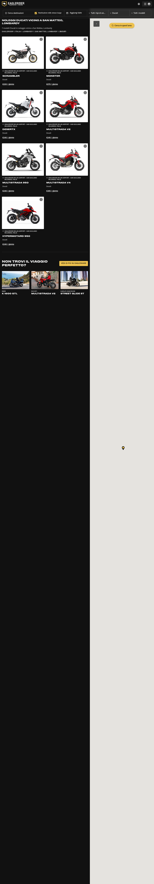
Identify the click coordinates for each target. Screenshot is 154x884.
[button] (23, 61)
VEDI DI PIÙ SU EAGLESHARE (73, 263)
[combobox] (18, 13)
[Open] (108, 12)
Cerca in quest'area (123, 26)
